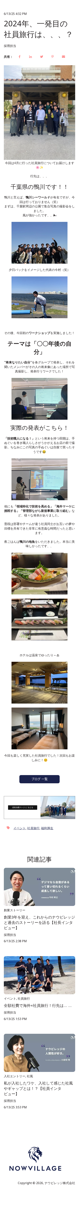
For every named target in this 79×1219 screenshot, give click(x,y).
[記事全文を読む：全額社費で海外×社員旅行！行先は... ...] (39, 975)
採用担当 (10, 46)
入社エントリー (14, 1076)
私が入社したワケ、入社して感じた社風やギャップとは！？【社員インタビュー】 (38, 1088)
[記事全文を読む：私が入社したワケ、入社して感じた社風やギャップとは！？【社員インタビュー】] (39, 1053)
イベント (19, 828)
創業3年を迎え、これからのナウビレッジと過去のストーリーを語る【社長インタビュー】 (39, 922)
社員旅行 (33, 828)
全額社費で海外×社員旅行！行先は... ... (38, 1005)
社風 (30, 1076)
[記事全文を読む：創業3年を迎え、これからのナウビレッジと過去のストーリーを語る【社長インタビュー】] (39, 887)
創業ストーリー (14, 910)
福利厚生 (47, 828)
